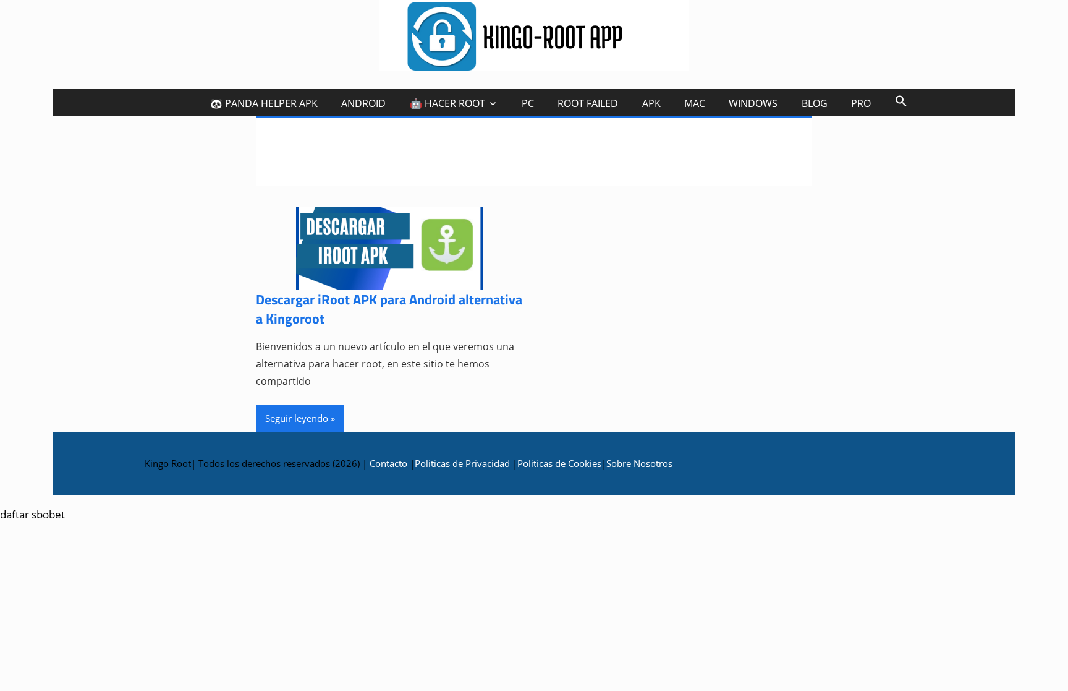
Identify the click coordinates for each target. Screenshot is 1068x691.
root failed (587, 103)
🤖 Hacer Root (447, 103)
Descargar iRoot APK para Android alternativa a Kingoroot (389, 309)
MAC (694, 103)
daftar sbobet (32, 514)
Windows (753, 103)
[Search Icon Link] (900, 100)
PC (528, 103)
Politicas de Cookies (559, 463)
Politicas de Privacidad (462, 463)
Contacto (388, 463)
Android (363, 103)
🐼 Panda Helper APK (264, 103)
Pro (861, 103)
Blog (815, 103)
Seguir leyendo (296, 418)
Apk (651, 103)
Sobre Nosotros (639, 463)
